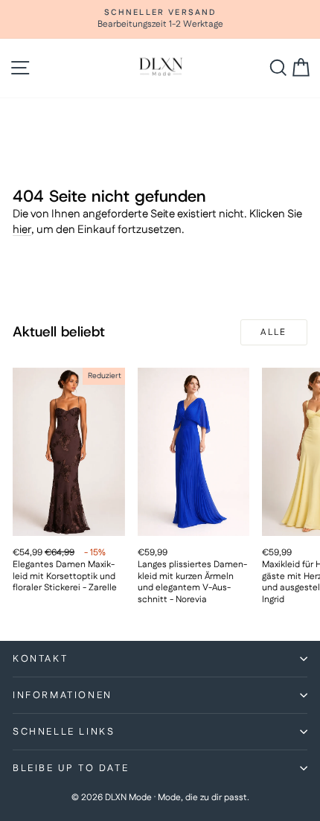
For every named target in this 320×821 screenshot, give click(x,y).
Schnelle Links (64, 731)
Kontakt (40, 658)
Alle (273, 332)
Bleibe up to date (71, 768)
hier (22, 229)
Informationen (62, 695)
